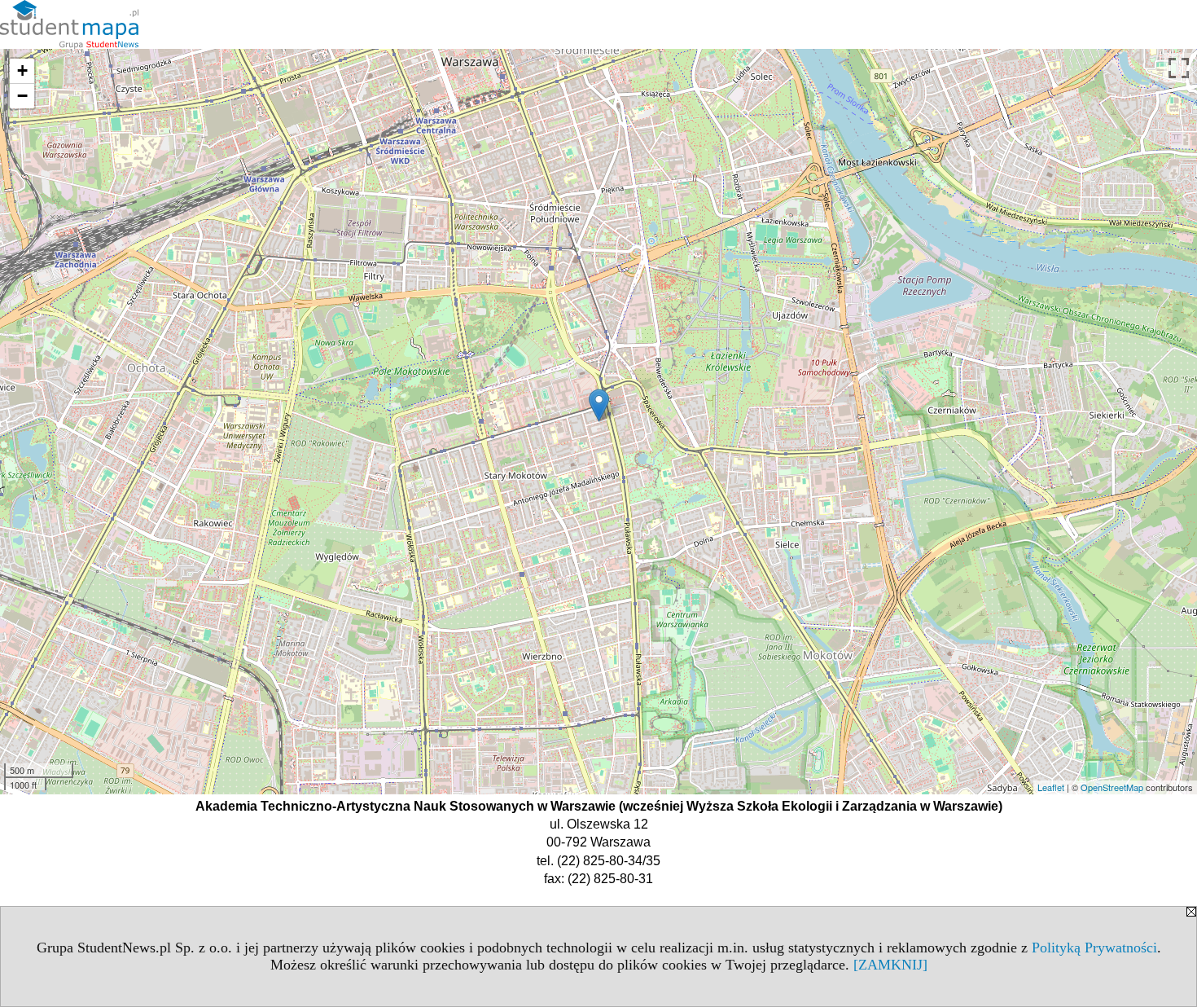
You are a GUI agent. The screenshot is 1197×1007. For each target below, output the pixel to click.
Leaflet (1050, 787)
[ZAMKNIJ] (890, 964)
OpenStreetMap (1112, 787)
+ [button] (22, 70)
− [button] (22, 96)
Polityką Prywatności (1094, 947)
